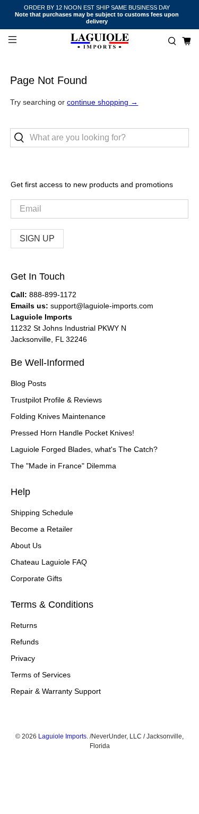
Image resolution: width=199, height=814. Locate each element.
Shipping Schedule (42, 512)
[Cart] (186, 41)
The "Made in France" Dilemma (63, 465)
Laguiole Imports (62, 736)
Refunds (25, 641)
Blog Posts (28, 383)
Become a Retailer (42, 529)
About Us (26, 545)
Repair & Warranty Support (56, 691)
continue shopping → (102, 102)
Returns (24, 625)
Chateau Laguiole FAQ (49, 562)
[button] (172, 41)
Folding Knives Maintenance (58, 416)
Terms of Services (41, 674)
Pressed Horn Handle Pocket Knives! (72, 433)
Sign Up (37, 238)
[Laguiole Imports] (100, 41)
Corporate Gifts (36, 578)
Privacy (23, 658)
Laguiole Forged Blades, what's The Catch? (84, 449)
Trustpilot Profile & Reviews (56, 400)
